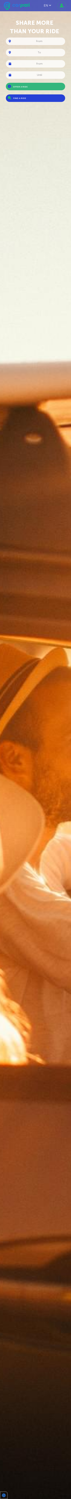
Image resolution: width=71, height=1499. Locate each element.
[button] (4, 1495)
